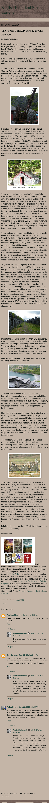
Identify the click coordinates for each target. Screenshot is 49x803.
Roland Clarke (12, 707)
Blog (44, 591)
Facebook (31, 591)
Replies (12, 629)
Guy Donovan (12, 655)
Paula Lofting (12, 615)
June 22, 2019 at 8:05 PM (29, 707)
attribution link (31, 187)
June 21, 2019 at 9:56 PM (28, 655)
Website (22, 591)
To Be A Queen (16, 574)
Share (4, 603)
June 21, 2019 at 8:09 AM (28, 615)
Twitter (38, 591)
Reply (9, 624)
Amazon (4, 593)
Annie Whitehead (20, 633)
